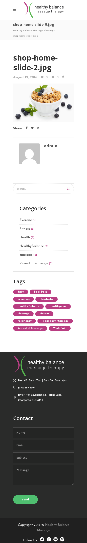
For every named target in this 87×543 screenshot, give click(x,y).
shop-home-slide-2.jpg (35, 62)
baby (20, 292)
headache (46, 299)
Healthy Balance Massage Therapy (33, 30)
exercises (23, 299)
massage (26, 254)
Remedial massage (30, 328)
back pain (40, 292)
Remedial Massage (33, 263)
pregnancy (24, 321)
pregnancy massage (55, 321)
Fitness (24, 228)
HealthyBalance (31, 246)
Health (24, 237)
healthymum (58, 306)
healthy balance (28, 306)
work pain (59, 328)
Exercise (25, 220)
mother (44, 313)
